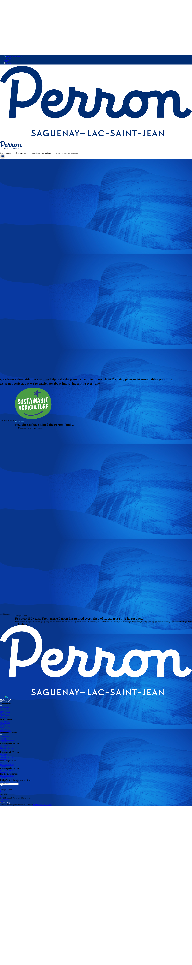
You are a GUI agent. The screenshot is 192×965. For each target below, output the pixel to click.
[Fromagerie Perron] (96, 136)
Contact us (7, 58)
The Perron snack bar (7, 765)
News (6, 61)
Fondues (2, 714)
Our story (3, 738)
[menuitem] (7, 153)
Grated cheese (4, 716)
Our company (4, 737)
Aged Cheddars (5, 709)
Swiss (2, 711)
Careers (6, 60)
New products (4, 708)
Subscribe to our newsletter (9, 782)
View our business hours (14, 57)
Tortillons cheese (5, 717)
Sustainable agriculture (7, 740)
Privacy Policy (4, 799)
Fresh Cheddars (5, 712)
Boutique (3, 766)
